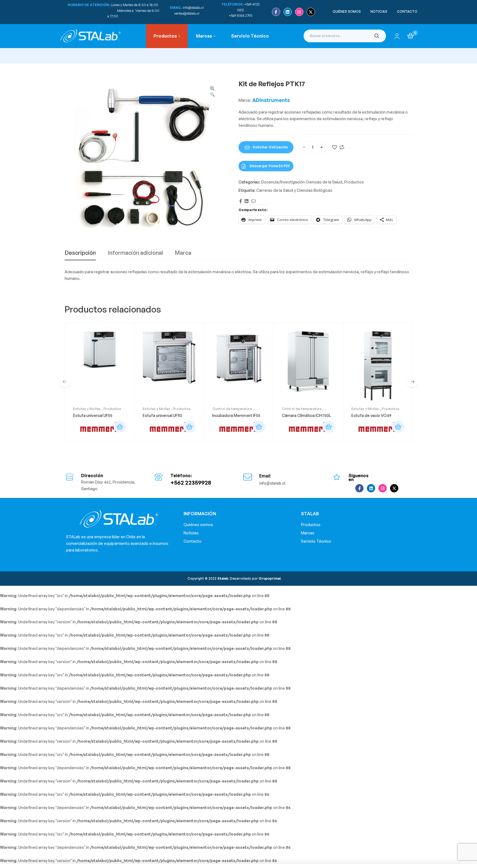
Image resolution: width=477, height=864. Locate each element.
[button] (212, 92)
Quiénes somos (198, 524)
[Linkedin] (287, 12)
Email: (265, 476)
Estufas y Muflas (87, 409)
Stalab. (222, 578)
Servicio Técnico (316, 541)
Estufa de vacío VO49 (371, 415)
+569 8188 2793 (241, 16)
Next (412, 381)
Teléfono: (181, 475)
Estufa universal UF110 (162, 415)
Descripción (80, 253)
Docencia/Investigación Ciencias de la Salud (301, 182)
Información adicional (135, 253)
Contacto (193, 541)
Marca (183, 253)
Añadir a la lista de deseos (334, 147)
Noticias (191, 533)
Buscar (377, 36)
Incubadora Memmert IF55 (236, 415)
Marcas (307, 533)
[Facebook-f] (276, 12)
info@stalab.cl (193, 8)
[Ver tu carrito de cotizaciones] (410, 35)
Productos (354, 182)
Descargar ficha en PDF (270, 166)
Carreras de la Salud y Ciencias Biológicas (294, 190)
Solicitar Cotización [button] (120, 427)
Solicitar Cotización (270, 147)
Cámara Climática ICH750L (306, 415)
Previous (64, 381)
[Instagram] (299, 12)
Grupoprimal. (270, 578)
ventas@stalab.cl (186, 13)
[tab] (80, 255)
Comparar (341, 147)
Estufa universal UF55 (92, 415)
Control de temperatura (232, 409)
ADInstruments (271, 100)
